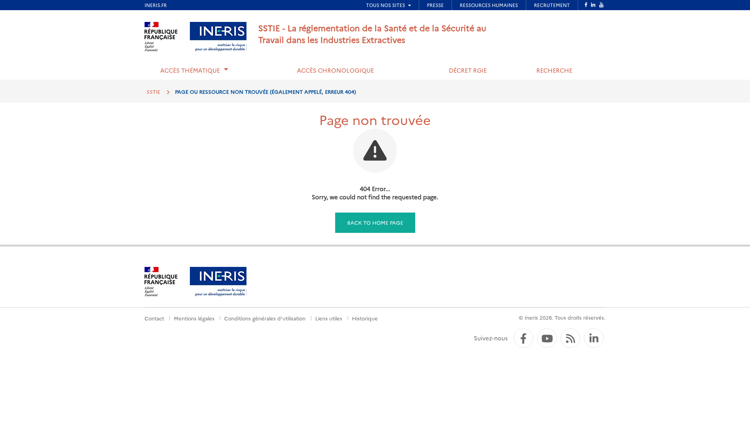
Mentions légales (194, 318)
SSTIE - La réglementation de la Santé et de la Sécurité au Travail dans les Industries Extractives (372, 33)
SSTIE (153, 91)
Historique (365, 318)
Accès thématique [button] (190, 70)
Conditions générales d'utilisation (264, 318)
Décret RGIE (468, 70)
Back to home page (375, 222)
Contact (154, 318)
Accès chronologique (335, 70)
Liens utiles (328, 318)
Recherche (554, 70)
